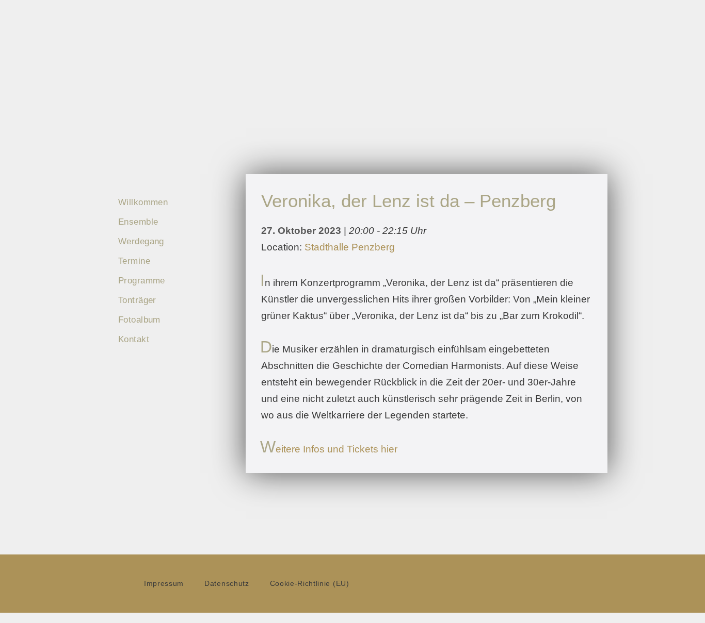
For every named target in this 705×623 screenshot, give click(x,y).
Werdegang (141, 241)
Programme (141, 280)
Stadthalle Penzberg (350, 247)
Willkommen (143, 202)
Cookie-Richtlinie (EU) (309, 583)
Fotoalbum (139, 320)
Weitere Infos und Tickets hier (329, 449)
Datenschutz (226, 583)
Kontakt (133, 339)
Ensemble (138, 222)
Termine (134, 261)
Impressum (164, 583)
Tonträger (137, 300)
